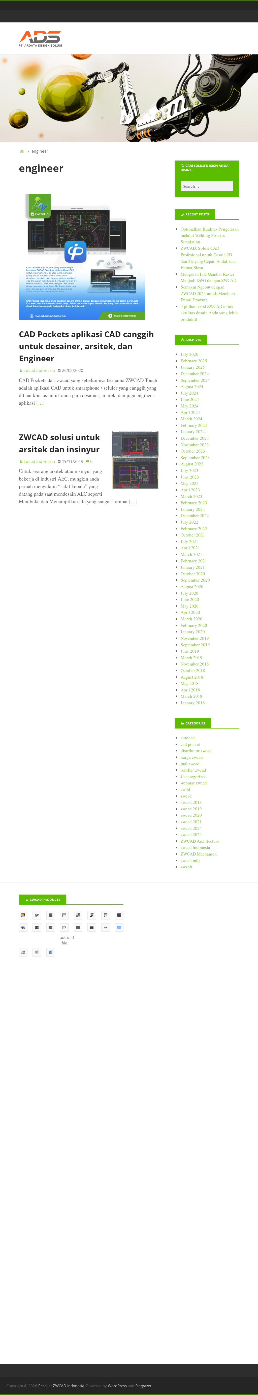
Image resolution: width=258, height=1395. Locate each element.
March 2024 (191, 419)
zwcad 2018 (191, 802)
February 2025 (194, 361)
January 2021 (193, 567)
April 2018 (190, 690)
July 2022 (189, 522)
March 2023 (191, 496)
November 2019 (195, 638)
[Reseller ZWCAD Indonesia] (129, 98)
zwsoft (186, 867)
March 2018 (191, 696)
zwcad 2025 (191, 834)
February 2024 (194, 425)
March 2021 (191, 554)
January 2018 (193, 703)
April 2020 (190, 612)
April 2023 (190, 490)
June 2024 (190, 399)
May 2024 (190, 406)
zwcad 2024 (191, 828)
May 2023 (190, 483)
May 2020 (190, 606)
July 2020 (189, 593)
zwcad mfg (190, 860)
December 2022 (195, 515)
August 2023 (192, 464)
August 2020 (192, 586)
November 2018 (195, 664)
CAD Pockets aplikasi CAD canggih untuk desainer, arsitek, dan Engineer (86, 346)
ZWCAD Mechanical (199, 854)
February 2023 (194, 502)
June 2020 (190, 599)
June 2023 (190, 477)
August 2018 (192, 677)
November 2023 (195, 445)
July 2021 (189, 541)
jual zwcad (190, 764)
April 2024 (190, 412)
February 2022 (194, 528)
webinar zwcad (194, 783)
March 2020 (191, 619)
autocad (188, 738)
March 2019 (191, 657)
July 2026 (189, 354)
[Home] (22, 151)
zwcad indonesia (195, 847)
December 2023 (195, 438)
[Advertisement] (187, 1126)
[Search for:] (207, 186)
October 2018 (193, 670)
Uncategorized (194, 776)
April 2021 (190, 548)
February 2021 (194, 561)
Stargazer (143, 1385)
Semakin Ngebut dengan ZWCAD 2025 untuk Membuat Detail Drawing (208, 293)
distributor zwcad (196, 750)
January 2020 (193, 632)
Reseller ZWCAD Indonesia (61, 1385)
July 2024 (189, 393)
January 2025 (193, 367)
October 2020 (193, 574)
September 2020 (195, 580)
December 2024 (195, 373)
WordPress (117, 1385)
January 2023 (193, 509)
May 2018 (190, 683)
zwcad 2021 (191, 822)
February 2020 (194, 625)
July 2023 (189, 470)
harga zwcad (192, 757)
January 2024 (193, 431)
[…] (40, 402)
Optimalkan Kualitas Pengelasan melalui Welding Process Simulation (210, 235)
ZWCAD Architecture (200, 841)
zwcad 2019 (191, 809)
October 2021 (193, 535)
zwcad (186, 796)
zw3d (185, 789)
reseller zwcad (193, 770)
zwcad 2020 (191, 815)
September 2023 (195, 457)
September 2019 (195, 645)
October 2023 (193, 451)
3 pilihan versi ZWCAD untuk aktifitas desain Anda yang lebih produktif (209, 312)
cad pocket (190, 744)
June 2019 (190, 651)
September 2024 (195, 380)
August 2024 (192, 386)
